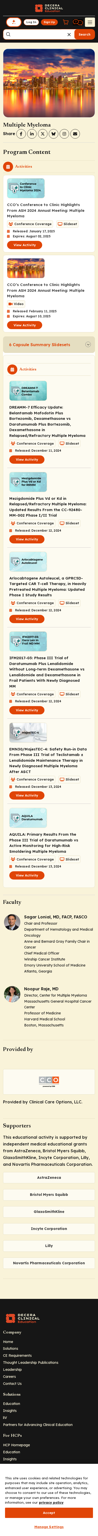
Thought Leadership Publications (30, 1362)
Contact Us (12, 1383)
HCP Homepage (16, 1445)
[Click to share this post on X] (42, 134)
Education (11, 1403)
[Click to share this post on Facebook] (21, 134)
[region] (49, 1500)
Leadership (12, 1369)
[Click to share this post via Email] (75, 134)
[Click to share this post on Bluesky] (53, 134)
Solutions (10, 1348)
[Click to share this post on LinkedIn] (32, 134)
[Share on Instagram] (64, 134)
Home (8, 1341)
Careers (9, 1376)
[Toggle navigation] (90, 22)
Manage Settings (49, 1527)
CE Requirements (17, 1355)
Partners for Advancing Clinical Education (38, 1424)
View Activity (25, 245)
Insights (10, 1410)
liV (5, 1417)
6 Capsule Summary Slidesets (39, 344)
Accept (49, 1513)
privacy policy (51, 1502)
